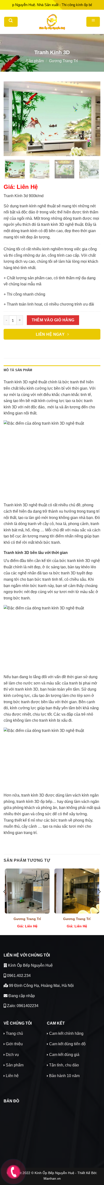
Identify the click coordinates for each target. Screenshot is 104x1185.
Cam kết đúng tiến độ (67, 1044)
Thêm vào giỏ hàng (53, 320)
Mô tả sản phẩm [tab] (18, 370)
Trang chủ (14, 1033)
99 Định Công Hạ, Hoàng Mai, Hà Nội (41, 985)
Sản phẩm (35, 61)
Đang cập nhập (21, 996)
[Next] (92, 118)
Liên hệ (12, 1076)
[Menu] (93, 22)
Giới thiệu (14, 1044)
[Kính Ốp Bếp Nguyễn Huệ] (52, 21)
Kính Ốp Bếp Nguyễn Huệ (30, 965)
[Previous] (11, 118)
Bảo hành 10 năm (64, 1076)
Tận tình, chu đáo (64, 1065)
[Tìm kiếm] (11, 22)
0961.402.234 (18, 976)
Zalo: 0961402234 (22, 1006)
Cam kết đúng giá (64, 1055)
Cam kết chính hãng (66, 1033)
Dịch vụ (12, 1055)
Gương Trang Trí (63, 61)
